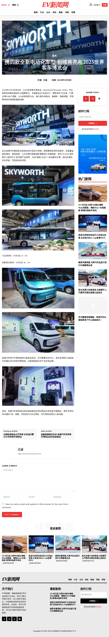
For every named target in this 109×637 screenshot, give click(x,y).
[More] (99, 99)
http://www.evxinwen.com (29, 454)
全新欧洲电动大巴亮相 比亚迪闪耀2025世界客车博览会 (18, 435)
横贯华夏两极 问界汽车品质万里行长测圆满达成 (67, 557)
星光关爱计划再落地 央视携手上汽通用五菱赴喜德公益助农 (92, 291)
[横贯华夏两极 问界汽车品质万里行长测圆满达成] (92, 250)
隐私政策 (96, 129)
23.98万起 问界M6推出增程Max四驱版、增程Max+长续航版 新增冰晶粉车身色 (92, 207)
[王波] (9, 451)
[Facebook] (86, 99)
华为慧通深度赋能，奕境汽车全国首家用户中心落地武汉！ (92, 318)
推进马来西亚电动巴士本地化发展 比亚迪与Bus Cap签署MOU (92, 236)
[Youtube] (19, 619)
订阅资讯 (91, 123)
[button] (15, 5)
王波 (45, 80)
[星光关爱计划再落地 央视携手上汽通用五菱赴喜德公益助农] (92, 278)
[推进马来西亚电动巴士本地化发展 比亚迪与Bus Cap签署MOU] (92, 223)
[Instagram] (9, 619)
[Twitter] (92, 99)
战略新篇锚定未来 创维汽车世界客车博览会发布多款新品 (56, 435)
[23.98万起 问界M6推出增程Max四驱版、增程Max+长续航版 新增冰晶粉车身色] (92, 193)
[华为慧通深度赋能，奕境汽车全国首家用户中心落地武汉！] (92, 305)
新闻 (54, 56)
